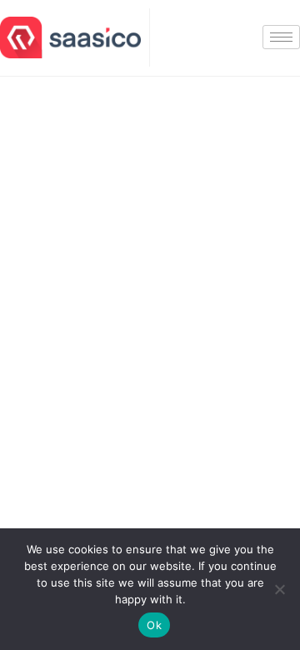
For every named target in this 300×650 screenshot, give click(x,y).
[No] (279, 589)
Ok (154, 625)
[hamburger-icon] (281, 37)
